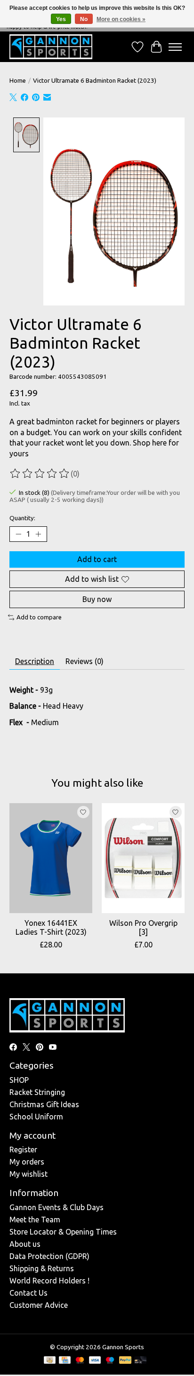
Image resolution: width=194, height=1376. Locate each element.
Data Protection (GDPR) (49, 1256)
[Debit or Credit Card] (140, 1360)
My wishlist (28, 1174)
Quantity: (22, 518)
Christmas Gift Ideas (44, 1104)
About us (24, 1244)
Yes (61, 19)
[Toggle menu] (175, 47)
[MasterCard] (80, 1360)
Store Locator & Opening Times (63, 1231)
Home (17, 80)
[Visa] (95, 1360)
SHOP (19, 1080)
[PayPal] (125, 1360)
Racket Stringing (37, 1092)
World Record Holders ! (49, 1280)
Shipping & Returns (41, 1268)
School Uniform (36, 1116)
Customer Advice (38, 1305)
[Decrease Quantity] (18, 534)
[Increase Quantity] (38, 534)
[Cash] (50, 1360)
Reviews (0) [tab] (84, 661)
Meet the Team (34, 1219)
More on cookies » (121, 19)
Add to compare (39, 617)
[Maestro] (110, 1360)
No (84, 19)
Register (23, 1149)
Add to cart (97, 559)
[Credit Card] (65, 1360)
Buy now (97, 599)
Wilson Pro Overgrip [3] (143, 927)
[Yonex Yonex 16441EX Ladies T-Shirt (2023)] (50, 858)
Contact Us (28, 1293)
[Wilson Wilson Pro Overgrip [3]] (143, 858)
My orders (26, 1161)
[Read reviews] (40, 473)
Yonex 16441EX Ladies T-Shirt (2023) (51, 927)
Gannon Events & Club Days (56, 1207)
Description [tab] (34, 661)
